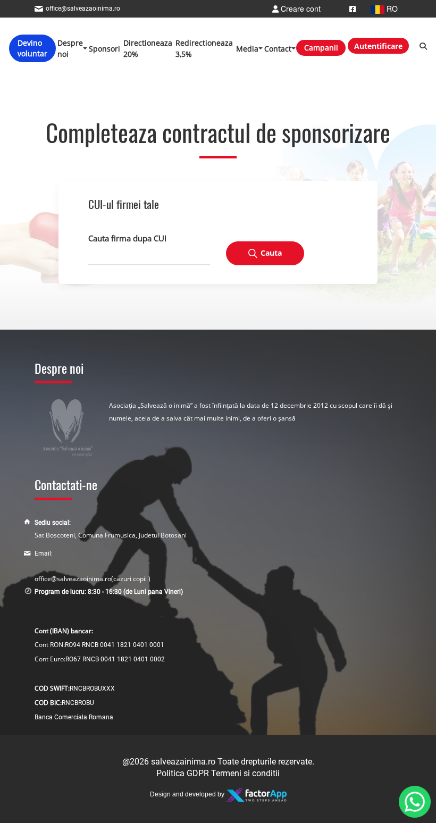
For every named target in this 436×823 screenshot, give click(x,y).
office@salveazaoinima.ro (73, 578)
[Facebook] (352, 8)
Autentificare (378, 46)
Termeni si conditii (245, 773)
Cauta (271, 253)
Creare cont (300, 8)
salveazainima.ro (183, 762)
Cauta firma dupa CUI (127, 238)
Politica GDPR (182, 773)
